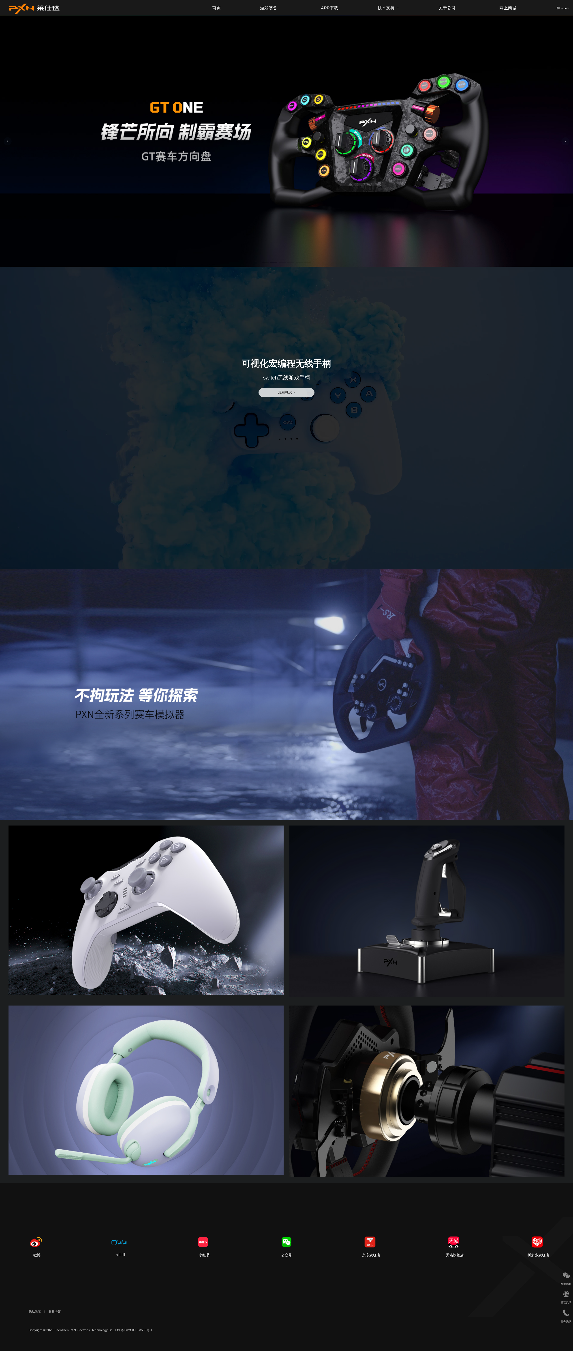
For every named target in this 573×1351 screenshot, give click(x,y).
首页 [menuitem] (216, 7)
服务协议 (54, 1311)
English (564, 8)
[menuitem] (271, 8)
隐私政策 (35, 1311)
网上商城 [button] (507, 8)
